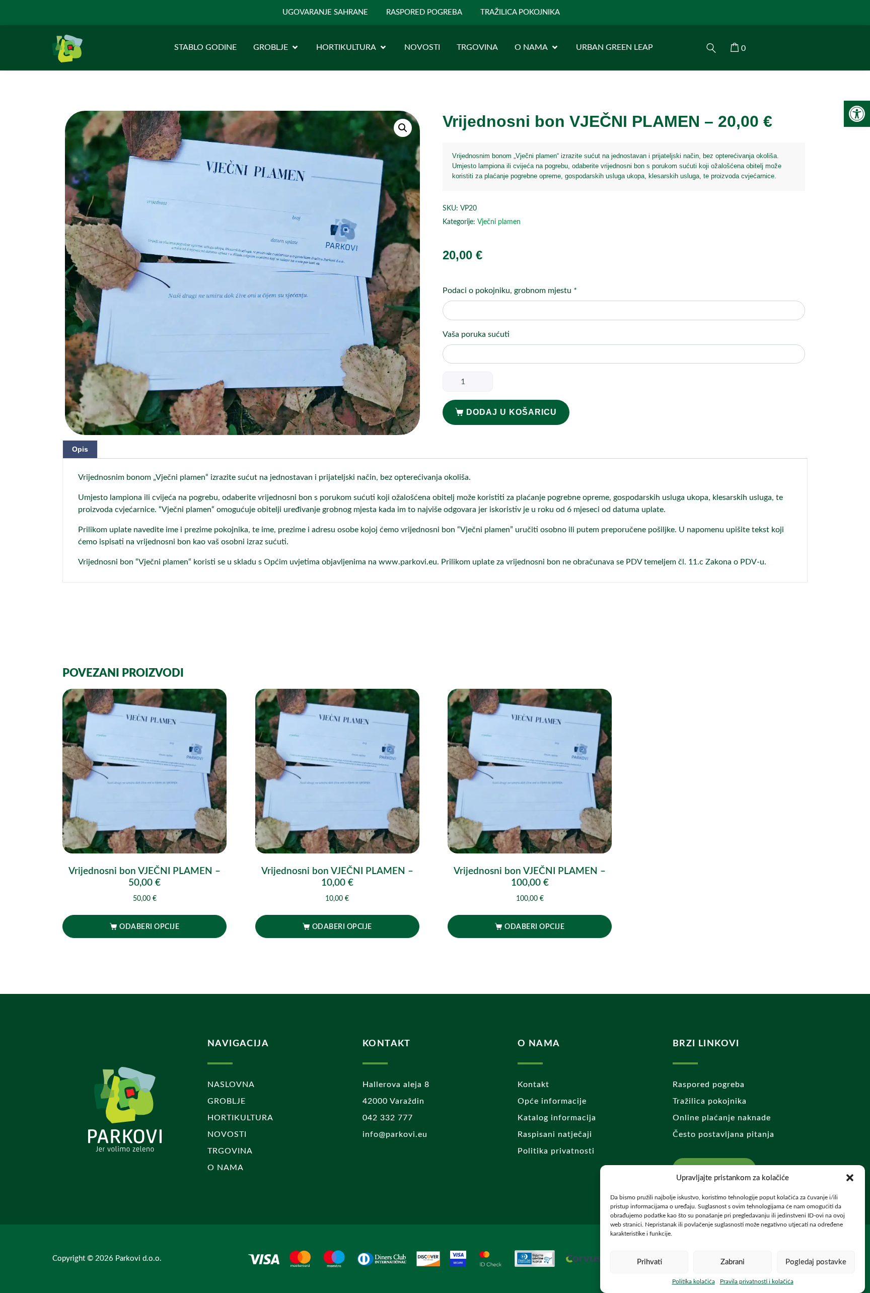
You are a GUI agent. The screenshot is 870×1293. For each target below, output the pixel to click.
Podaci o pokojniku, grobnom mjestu (509, 290)
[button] (850, 1178)
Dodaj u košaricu (511, 412)
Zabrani (732, 1262)
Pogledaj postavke (815, 1262)
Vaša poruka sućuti (476, 334)
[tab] (80, 449)
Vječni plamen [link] (499, 222)
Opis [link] (80, 449)
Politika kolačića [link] (693, 1281)
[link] (857, 114)
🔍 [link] (403, 128)
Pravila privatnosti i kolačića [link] (756, 1281)
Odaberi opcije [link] (149, 926)
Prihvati (649, 1262)
